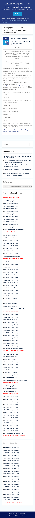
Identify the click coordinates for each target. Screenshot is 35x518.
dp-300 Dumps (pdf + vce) (11, 253)
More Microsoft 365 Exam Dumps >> (13, 348)
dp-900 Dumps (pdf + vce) (11, 362)
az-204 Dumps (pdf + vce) (11, 208)
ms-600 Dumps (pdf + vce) (11, 340)
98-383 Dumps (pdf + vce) (11, 428)
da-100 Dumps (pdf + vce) (11, 240)
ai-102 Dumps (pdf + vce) (10, 238)
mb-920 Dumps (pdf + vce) (11, 369)
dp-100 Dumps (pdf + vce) (11, 243)
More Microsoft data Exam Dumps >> (14, 256)
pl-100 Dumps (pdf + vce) (10, 298)
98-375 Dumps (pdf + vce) (11, 423)
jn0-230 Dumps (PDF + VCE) (11, 479)
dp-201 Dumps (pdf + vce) (11, 248)
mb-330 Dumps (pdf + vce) (11, 282)
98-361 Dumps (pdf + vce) (11, 399)
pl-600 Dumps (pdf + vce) (10, 306)
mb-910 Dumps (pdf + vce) (11, 367)
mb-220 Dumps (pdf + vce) (11, 267)
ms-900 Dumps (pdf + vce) (11, 375)
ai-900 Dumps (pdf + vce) (10, 359)
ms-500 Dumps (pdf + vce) (11, 338)
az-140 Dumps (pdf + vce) (11, 206)
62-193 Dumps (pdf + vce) (11, 354)
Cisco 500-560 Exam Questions (18, 55)
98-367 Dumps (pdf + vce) (11, 415)
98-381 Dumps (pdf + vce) (11, 425)
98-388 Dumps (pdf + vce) (11, 430)
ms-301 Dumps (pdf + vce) (11, 335)
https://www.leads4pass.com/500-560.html (14, 86)
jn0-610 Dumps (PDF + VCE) (11, 489)
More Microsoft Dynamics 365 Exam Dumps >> (16, 309)
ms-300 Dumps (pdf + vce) (11, 332)
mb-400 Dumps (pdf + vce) (11, 285)
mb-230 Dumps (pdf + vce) (11, 269)
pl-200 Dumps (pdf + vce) (10, 301)
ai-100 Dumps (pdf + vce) (10, 235)
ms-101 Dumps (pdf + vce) (11, 322)
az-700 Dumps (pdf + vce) (11, 227)
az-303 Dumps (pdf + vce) (11, 214)
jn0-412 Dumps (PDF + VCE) (11, 486)
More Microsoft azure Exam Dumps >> (14, 229)
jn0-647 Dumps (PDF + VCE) (11, 466)
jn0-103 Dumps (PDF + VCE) (11, 458)
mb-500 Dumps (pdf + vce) (11, 288)
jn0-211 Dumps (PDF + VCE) (11, 484)
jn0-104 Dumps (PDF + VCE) (11, 460)
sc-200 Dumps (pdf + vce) (11, 386)
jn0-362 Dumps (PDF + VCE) (11, 492)
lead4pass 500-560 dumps (16, 63)
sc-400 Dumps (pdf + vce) (11, 391)
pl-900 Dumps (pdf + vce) (10, 372)
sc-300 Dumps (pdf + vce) (11, 388)
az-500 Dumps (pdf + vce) (11, 221)
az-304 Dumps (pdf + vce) (11, 216)
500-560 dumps (17, 62)
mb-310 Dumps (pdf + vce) (11, 277)
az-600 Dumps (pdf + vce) (11, 224)
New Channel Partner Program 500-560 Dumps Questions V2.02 (20, 41)
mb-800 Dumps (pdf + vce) (11, 295)
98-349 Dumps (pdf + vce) (11, 396)
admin (18, 47)
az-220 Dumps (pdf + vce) (11, 211)
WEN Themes (22, 515)
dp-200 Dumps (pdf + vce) (11, 245)
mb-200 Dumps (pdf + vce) (11, 261)
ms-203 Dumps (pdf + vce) (11, 330)
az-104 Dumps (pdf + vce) (11, 201)
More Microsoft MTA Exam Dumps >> (14, 433)
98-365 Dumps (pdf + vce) (11, 410)
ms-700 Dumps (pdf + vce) (11, 343)
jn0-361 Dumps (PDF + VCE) (11, 450)
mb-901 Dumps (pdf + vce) (11, 364)
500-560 (10, 62)
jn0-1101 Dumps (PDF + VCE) (11, 473)
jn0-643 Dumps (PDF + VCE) (11, 453)
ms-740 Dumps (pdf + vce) (11, 346)
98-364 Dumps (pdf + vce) (11, 407)
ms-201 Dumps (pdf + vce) (11, 327)
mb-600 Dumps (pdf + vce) (11, 290)
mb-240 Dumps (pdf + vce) (11, 272)
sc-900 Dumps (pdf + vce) (11, 377)
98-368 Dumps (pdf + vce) (11, 417)
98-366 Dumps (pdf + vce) (11, 412)
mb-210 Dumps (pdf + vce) (11, 264)
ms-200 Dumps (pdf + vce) (11, 325)
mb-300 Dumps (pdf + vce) (11, 275)
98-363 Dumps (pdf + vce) (11, 404)
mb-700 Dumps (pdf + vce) (11, 293)
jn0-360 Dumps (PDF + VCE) (11, 447)
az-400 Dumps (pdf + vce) (11, 219)
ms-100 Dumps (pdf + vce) (11, 319)
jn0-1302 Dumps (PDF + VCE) (11, 500)
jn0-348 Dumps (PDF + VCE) (11, 463)
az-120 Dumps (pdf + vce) (11, 203)
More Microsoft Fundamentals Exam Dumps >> (16, 380)
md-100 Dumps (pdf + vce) (11, 314)
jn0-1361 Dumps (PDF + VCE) (11, 494)
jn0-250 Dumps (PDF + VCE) (11, 497)
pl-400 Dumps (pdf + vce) (10, 303)
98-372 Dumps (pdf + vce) (11, 420)
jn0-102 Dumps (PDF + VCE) (11, 455)
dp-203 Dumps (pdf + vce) (11, 251)
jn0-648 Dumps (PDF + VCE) (11, 468)
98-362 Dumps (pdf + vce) (11, 402)
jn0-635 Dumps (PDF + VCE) (11, 471)
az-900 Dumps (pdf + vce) (11, 356)
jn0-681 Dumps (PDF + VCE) (11, 476)
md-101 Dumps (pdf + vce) (11, 317)
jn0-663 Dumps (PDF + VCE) (11, 481)
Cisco (16, 53)
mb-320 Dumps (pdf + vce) (11, 280)
